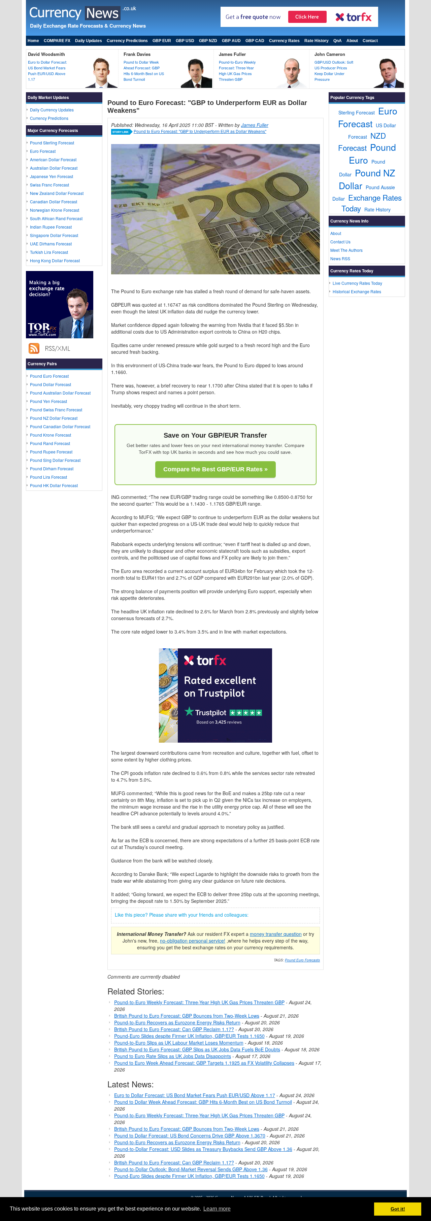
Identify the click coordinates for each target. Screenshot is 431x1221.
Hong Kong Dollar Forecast (55, 260)
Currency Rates (284, 40)
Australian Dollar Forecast (53, 168)
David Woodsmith (46, 54)
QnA (337, 40)
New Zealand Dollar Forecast (57, 193)
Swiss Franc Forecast (49, 185)
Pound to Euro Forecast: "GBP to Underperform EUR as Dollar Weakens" (200, 131)
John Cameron (329, 54)
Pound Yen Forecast (48, 401)
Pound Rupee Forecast (51, 451)
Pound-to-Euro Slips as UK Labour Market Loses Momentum (178, 1042)
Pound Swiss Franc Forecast (56, 409)
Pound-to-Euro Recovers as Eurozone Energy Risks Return (177, 1022)
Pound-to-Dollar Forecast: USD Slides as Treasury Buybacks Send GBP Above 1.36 (203, 1149)
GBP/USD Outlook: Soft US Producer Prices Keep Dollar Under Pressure (333, 70)
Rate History (316, 40)
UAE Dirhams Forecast (51, 243)
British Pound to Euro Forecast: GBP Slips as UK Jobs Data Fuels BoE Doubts (197, 1049)
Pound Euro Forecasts (302, 960)
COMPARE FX (57, 40)
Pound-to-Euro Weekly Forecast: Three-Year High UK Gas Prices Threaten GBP (237, 70)
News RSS (340, 258)
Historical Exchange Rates (357, 291)
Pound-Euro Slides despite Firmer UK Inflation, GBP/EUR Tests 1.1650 (189, 1035)
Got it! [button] (398, 1209)
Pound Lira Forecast (48, 477)
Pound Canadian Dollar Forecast (60, 426)
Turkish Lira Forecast (49, 252)
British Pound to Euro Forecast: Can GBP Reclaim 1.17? (174, 1029)
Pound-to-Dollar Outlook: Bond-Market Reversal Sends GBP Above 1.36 (191, 1169)
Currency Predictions (127, 40)
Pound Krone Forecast (50, 435)
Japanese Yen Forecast (51, 176)
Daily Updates (88, 40)
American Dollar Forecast (53, 159)
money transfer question (276, 933)
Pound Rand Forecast (50, 443)
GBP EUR (162, 40)
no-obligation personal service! (192, 940)
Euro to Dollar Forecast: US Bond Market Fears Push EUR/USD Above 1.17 (47, 70)
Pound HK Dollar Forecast (54, 485)
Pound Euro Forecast (49, 376)
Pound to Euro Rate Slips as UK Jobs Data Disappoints (172, 1056)
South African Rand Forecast (56, 218)
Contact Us (340, 241)
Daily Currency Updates (52, 109)
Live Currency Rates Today (357, 283)
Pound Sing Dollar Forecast (55, 460)
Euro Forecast (43, 151)
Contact (370, 40)
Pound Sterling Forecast (52, 142)
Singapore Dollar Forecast (54, 235)
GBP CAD (254, 40)
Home (33, 40)
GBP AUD (231, 40)
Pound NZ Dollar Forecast (53, 418)
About (352, 40)
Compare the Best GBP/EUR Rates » (215, 469)
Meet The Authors (346, 250)
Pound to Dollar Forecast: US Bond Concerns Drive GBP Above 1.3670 (189, 1135)
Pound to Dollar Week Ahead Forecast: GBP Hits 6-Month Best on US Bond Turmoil (144, 70)
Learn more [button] (217, 1209)
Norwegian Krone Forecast (54, 210)
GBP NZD (208, 40)
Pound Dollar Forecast (50, 384)
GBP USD (185, 40)
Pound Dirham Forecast (51, 468)
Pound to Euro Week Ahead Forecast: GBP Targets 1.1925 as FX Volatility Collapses (204, 1062)
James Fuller (232, 54)
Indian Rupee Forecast (51, 227)
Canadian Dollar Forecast (53, 201)
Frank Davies (137, 54)
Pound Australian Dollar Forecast (60, 393)
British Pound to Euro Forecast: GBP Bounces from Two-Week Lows (186, 1015)
